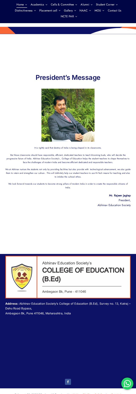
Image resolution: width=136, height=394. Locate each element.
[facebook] (68, 382)
